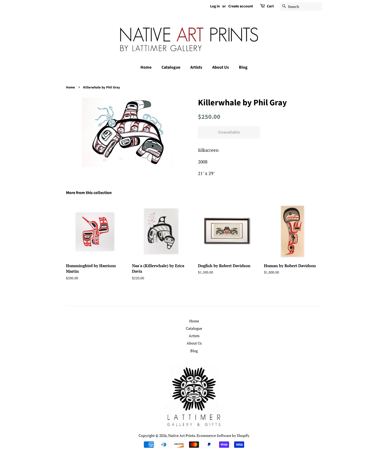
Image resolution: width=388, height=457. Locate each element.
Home (146, 67)
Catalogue (171, 67)
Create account (240, 6)
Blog (243, 67)
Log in (215, 6)
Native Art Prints (181, 435)
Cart (270, 6)
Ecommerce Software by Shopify (223, 435)
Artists (196, 67)
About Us (220, 67)
